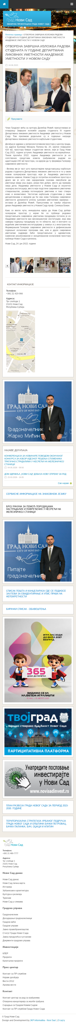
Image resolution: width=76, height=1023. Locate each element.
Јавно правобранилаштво (16, 929)
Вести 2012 (8, 981)
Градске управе (10, 925)
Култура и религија (12, 894)
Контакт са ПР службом (14, 974)
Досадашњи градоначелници (17, 918)
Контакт (7, 991)
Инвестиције (10, 946)
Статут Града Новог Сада (15, 933)
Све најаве (63, 483)
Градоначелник (10, 914)
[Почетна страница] (27, 26)
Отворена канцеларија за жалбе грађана (23, 1001)
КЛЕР (5, 953)
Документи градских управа (16, 940)
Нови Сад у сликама (13, 901)
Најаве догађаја (15, 450)
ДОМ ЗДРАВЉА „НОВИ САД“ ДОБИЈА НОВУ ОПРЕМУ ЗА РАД (35, 474)
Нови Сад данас (13, 873)
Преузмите (16, 119)
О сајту (61, 1020)
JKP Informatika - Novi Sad (43, 1020)
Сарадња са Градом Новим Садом (20, 1005)
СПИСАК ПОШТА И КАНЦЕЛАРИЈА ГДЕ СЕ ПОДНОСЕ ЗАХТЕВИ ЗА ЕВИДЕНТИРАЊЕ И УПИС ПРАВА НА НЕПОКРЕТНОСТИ (36, 594)
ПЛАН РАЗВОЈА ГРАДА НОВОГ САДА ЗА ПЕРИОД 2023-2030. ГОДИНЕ (37, 807)
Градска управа (12, 908)
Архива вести (9, 985)
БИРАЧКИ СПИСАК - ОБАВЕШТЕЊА (26, 609)
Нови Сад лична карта (14, 883)
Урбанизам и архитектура (16, 890)
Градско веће (9, 922)
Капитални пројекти (13, 961)
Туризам (7, 898)
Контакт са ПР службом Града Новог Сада (24, 1009)
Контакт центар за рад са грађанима (21, 998)
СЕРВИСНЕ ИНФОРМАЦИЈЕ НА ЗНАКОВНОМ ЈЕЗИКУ (36, 494)
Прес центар (10, 967)
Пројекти (7, 957)
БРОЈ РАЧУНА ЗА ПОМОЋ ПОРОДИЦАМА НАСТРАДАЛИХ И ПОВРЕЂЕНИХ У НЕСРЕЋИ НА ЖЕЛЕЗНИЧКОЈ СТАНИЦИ (33, 509)
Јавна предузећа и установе (17, 937)
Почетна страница (13, 35)
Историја (7, 887)
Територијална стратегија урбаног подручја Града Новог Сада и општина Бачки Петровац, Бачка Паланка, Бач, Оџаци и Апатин (36, 824)
